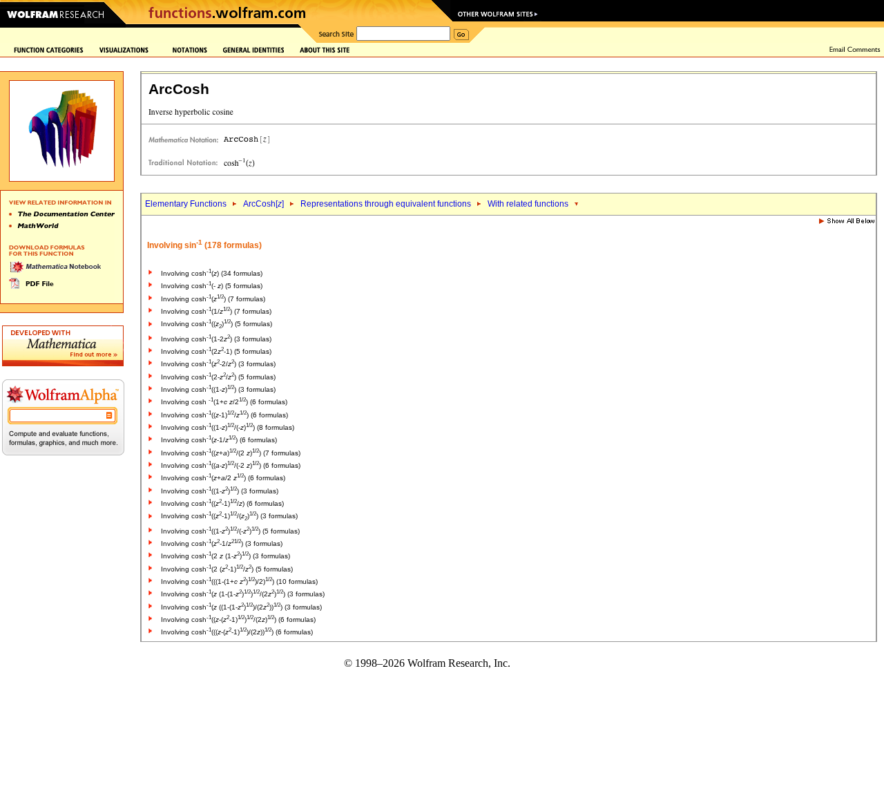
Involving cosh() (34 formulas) (211, 273)
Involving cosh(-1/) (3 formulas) (221, 543)
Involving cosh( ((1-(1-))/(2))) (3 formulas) (241, 607)
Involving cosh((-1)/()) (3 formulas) (229, 516)
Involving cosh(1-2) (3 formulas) (216, 339)
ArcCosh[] (263, 204)
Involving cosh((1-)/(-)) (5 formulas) (230, 531)
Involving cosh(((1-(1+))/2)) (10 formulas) (239, 581)
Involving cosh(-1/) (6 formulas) (219, 440)
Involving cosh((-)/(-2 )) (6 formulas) (230, 465)
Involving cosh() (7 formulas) (213, 299)
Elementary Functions (186, 204)
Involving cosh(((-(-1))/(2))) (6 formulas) (237, 632)
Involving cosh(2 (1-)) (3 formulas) (225, 556)
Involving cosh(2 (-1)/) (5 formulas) (227, 569)
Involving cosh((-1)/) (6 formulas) (224, 415)
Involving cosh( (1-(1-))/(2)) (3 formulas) (243, 594)
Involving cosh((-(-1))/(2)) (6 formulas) (238, 619)
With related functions (528, 204)
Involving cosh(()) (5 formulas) (216, 324)
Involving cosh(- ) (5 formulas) (211, 286)
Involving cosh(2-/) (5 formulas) (218, 377)
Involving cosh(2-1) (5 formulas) (216, 351)
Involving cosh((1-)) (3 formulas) (218, 389)
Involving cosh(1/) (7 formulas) (216, 311)
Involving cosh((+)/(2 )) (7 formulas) (230, 453)
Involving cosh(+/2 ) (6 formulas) (223, 478)
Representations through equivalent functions (385, 204)
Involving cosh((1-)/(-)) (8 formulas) (227, 427)
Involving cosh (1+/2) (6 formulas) (224, 402)
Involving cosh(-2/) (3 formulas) (218, 364)
